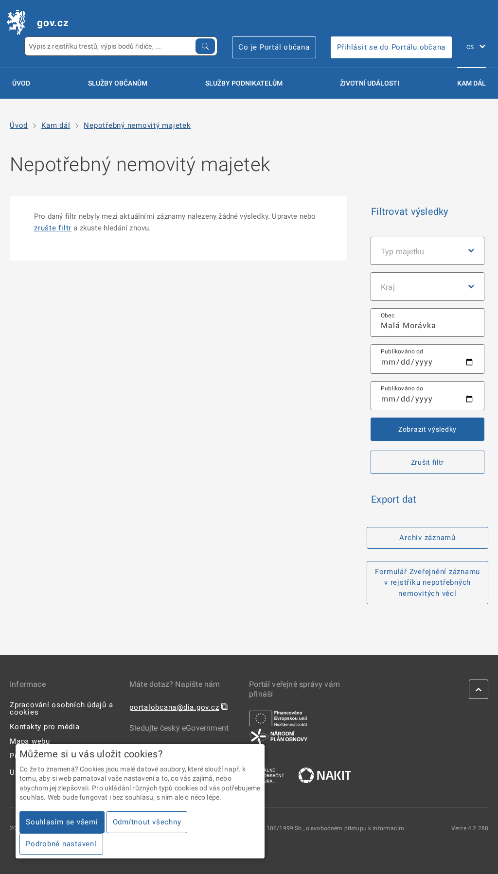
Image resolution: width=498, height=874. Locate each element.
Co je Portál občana (273, 47)
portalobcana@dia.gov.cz (174, 707)
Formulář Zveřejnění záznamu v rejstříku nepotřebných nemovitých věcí (427, 582)
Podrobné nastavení (61, 843)
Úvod (21, 83)
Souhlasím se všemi (62, 822)
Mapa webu (30, 741)
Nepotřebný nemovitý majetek (137, 125)
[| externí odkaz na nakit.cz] (324, 774)
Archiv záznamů (427, 537)
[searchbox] (427, 322)
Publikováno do (402, 388)
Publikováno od (402, 351)
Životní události (369, 83)
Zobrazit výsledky (427, 429)
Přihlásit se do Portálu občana (391, 47)
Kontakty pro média (45, 726)
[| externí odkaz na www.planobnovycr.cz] (278, 736)
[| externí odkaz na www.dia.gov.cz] (266, 774)
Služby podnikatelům (244, 83)
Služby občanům (117, 83)
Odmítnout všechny (147, 822)
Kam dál (471, 83)
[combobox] (427, 322)
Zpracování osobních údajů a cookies (61, 708)
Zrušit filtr (427, 462)
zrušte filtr (52, 228)
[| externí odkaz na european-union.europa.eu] (278, 718)
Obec (387, 315)
